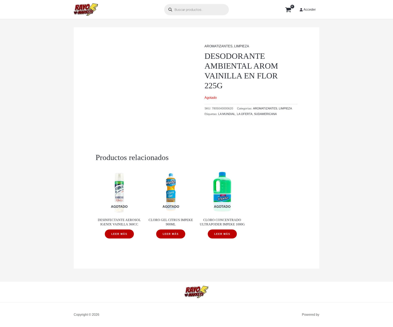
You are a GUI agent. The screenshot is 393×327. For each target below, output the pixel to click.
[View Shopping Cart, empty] (288, 9)
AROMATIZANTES (218, 46)
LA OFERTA (244, 114)
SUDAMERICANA (265, 114)
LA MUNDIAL (226, 114)
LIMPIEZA (241, 46)
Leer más (119, 234)
